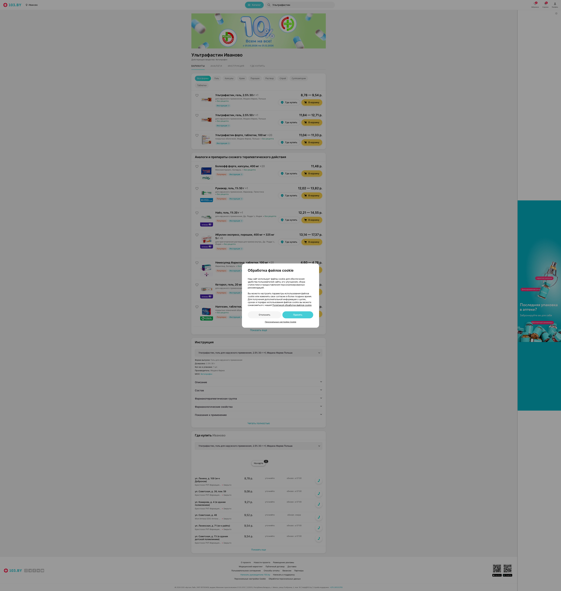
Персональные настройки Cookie (280, 322)
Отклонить (264, 314)
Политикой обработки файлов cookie (292, 305)
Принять (297, 314)
